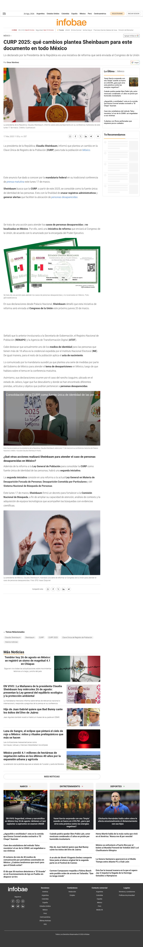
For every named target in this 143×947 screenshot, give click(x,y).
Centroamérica (100, 14)
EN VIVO (26, 30)
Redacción (72, 892)
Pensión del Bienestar (126, 30)
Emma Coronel (76, 30)
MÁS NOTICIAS (52, 776)
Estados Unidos (53, 14)
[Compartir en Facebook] (75, 136)
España (74, 14)
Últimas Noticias (45, 921)
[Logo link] (72, 22)
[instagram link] (23, 901)
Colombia (65, 14)
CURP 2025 (53, 637)
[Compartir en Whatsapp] (70, 136)
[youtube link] (13, 906)
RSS (45, 924)
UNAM (67, 30)
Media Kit (99, 910)
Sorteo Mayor (87, 30)
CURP (41, 637)
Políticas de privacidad (127, 895)
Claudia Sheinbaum (13, 637)
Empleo (72, 895)
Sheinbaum (29, 637)
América (45, 892)
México (83, 14)
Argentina (41, 14)
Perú (90, 14)
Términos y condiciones (127, 892)
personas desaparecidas (64, 197)
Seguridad (45, 30)
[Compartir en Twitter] (80, 136)
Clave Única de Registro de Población (77, 637)
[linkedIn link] (23, 906)
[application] (52, 418)
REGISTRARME (117, 13)
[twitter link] (18, 901)
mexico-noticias (11, 642)
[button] (4, 14)
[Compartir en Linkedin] (86, 136)
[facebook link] (13, 901)
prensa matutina (15, 181)
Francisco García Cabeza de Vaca (105, 30)
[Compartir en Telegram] (91, 136)
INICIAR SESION (133, 13)
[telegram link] (18, 906)
